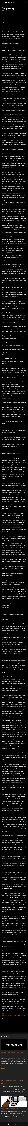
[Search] (26, 2)
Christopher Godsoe (9, 2)
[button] (2, 14)
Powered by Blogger (15, 1124)
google (10, 1015)
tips (19, 1015)
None (15, 1015)
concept (4, 1015)
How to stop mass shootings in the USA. (10, 1108)
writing (23, 1015)
